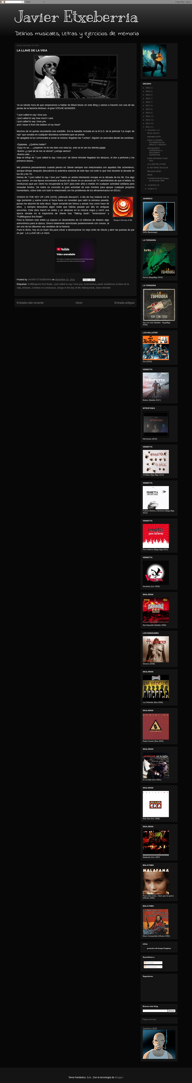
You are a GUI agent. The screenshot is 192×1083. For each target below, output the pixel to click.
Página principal (149, 1019)
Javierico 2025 (150, 1028)
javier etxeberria (106, 284)
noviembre (152, 185)
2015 (148, 113)
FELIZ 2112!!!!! (153, 133)
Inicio (79, 302)
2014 (148, 116)
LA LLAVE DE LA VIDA (156, 164)
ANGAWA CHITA (154, 137)
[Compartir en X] (89, 280)
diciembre (152, 130)
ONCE (149, 175)
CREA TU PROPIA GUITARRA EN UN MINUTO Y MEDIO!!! (156, 142)
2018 (148, 102)
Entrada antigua (124, 302)
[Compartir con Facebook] (91, 280)
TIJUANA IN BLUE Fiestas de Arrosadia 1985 (158, 179)
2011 (148, 127)
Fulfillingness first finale (40, 284)
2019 (148, 98)
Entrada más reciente (30, 302)
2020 (148, 95)
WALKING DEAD (154, 171)
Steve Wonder (103, 287)
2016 (148, 109)
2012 (148, 123)
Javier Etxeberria (76, 16)
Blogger (119, 1077)
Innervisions (90, 284)
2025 (148, 88)
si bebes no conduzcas (44, 287)
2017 (148, 105)
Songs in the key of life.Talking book (75, 287)
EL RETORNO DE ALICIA (157, 168)
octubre (151, 189)
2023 (148, 91)
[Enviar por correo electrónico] (84, 280)
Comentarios (151, 967)
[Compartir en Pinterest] (94, 280)
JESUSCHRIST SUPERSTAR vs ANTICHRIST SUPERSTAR (154, 151)
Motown (26, 287)
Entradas (150, 963)
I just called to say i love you (68, 284)
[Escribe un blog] (86, 280)
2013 (148, 120)
